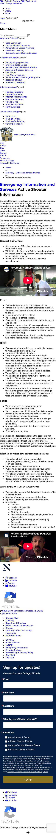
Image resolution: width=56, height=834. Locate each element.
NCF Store (10, 640)
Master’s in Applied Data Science (21, 67)
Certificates (10, 72)
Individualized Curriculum (17, 45)
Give (7, 13)
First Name (8, 693)
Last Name (8, 706)
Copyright (10, 655)
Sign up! (28, 779)
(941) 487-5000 (9, 613)
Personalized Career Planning (19, 47)
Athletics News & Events (20, 741)
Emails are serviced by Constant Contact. (21, 772)
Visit (7, 8)
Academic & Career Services (19, 69)
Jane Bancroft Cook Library (18, 630)
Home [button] (8, 167)
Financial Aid (11, 101)
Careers (9, 628)
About (3, 155)
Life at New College (9, 111)
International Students (16, 96)
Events (3, 153)
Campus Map (11, 618)
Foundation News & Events (21, 749)
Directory (9, 620)
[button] (28, 568)
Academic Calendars (15, 82)
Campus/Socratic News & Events (24, 745)
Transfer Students (13, 94)
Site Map (9, 657)
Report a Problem (13, 650)
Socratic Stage (7, 160)
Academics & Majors (9, 57)
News (2, 150)
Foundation (10, 632)
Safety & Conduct (13, 123)
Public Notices (12, 642)
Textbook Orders (13, 635)
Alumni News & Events (19, 737)
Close (2, 23)
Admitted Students (14, 104)
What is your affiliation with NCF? (20, 719)
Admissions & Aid (8, 87)
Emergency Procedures (16, 647)
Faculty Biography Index (17, 62)
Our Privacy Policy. (41, 772)
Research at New (13, 79)
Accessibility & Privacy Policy (19, 652)
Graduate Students (14, 99)
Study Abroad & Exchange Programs (22, 77)
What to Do (10, 116)
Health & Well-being (14, 121)
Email (6, 679)
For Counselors (12, 106)
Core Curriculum (13, 42)
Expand (21, 38)
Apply (8, 10)
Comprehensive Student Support (21, 52)
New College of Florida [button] (11, 3)
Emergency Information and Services (27, 186)
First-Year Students (14, 91)
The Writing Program (15, 74)
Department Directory (15, 623)
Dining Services (12, 118)
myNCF (9, 645)
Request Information (9, 162)
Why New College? (9, 38)
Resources (5, 158)
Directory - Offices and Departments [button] (22, 172)
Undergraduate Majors (16, 64)
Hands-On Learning (14, 50)
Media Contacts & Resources (19, 625)
